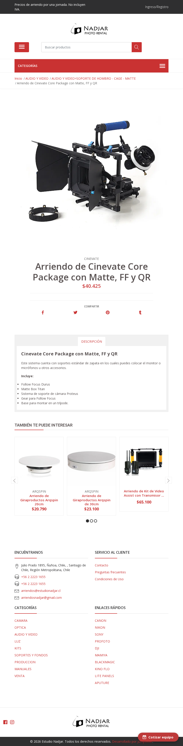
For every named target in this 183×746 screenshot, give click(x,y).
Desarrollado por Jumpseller (132, 741)
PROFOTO (102, 641)
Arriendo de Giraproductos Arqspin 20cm (39, 499)
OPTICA (20, 627)
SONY (99, 634)
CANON (100, 620)
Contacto (101, 565)
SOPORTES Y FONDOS (31, 655)
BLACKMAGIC (105, 662)
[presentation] (14, 480)
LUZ (18, 641)
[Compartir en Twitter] (75, 313)
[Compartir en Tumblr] (140, 313)
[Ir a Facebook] (5, 722)
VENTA (20, 676)
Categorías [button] (27, 66)
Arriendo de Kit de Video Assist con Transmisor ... (144, 493)
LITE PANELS (104, 676)
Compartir (91, 306)
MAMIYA (101, 655)
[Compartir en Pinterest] (108, 313)
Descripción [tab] (91, 341)
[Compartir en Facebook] (43, 313)
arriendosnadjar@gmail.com (41, 597)
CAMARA (21, 620)
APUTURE (102, 683)
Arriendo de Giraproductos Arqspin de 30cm (91, 499)
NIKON (100, 627)
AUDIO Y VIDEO (26, 634)
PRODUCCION (25, 662)
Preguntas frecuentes (110, 572)
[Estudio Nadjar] (89, 30)
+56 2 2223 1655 (33, 577)
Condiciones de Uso (109, 579)
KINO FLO (102, 669)
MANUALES (23, 669)
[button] (87, 520)
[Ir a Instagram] (12, 722)
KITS (18, 648)
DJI (97, 648)
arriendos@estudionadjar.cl (40, 591)
